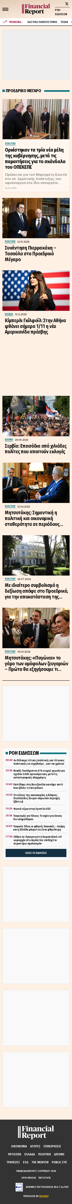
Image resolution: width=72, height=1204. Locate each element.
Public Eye (59, 1162)
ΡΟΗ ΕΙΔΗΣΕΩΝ (61, 12)
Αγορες (35, 1146)
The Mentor (40, 1162)
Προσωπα (14, 1154)
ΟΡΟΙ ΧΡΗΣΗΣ (28, 1177)
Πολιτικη (44, 1154)
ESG (25, 1162)
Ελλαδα (29, 1154)
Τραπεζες (13, 1162)
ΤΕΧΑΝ (64, 22)
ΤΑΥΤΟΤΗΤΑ (44, 1177)
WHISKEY (44, 1196)
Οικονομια (19, 1146)
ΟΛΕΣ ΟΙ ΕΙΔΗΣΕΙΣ (36, 853)
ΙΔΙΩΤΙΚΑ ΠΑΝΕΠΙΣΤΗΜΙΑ (42, 22)
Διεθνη (59, 1154)
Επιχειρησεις (52, 1146)
